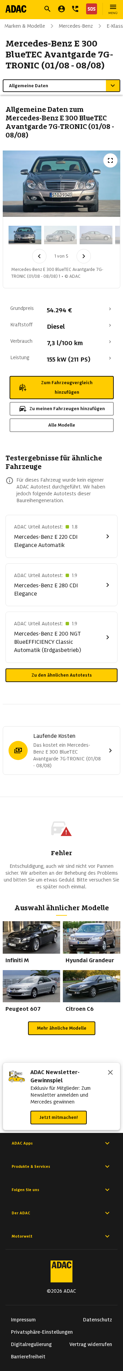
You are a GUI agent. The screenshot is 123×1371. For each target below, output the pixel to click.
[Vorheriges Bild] (39, 256)
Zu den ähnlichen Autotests (61, 675)
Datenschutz (97, 1320)
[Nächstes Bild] (84, 256)
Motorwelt (22, 1236)
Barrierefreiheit (28, 1357)
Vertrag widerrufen (90, 1344)
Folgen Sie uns (25, 1189)
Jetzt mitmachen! (58, 1117)
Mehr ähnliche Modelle (61, 1028)
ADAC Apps (22, 1143)
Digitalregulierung (31, 1344)
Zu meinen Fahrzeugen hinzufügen (67, 409)
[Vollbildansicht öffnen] (110, 160)
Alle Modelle (61, 425)
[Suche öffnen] (47, 8)
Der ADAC (21, 1213)
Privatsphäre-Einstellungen (42, 1332)
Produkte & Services (31, 1166)
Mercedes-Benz (76, 26)
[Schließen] (110, 1073)
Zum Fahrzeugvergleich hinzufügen (67, 387)
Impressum (23, 1320)
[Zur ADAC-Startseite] (15, 8)
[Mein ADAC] (61, 9)
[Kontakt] (75, 9)
